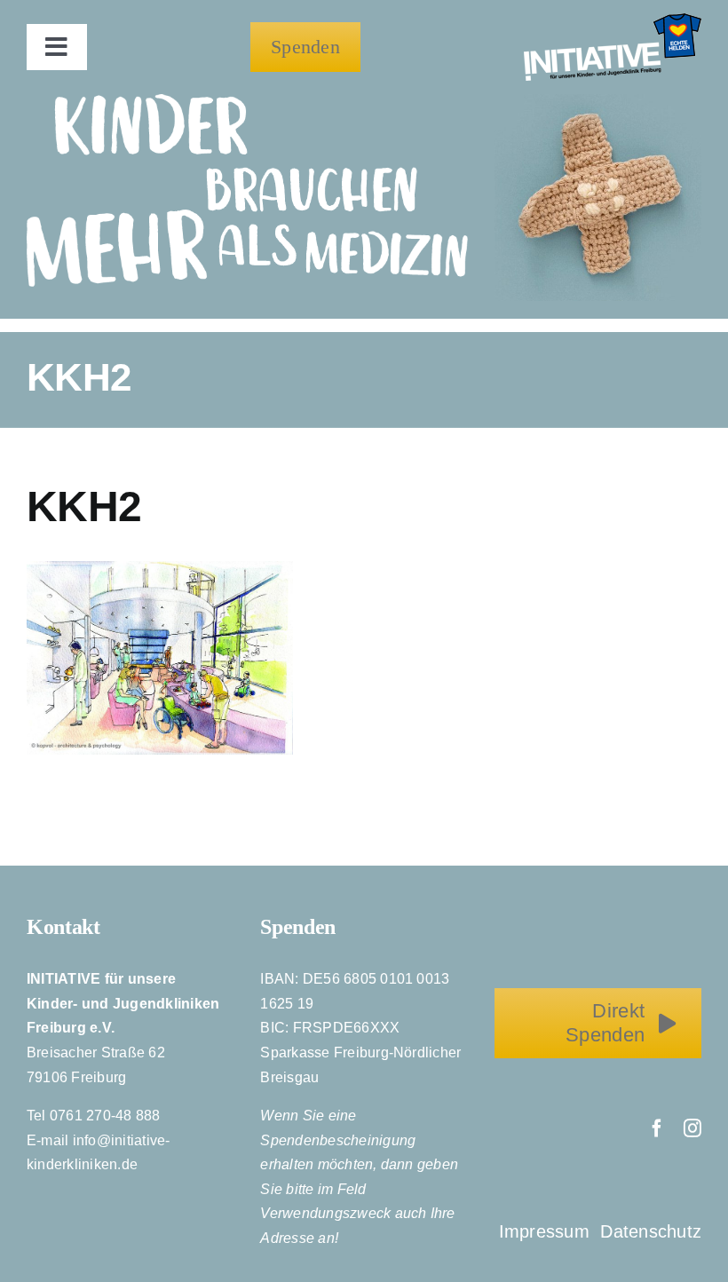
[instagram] (692, 1128)
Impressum (547, 1231)
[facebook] (657, 1128)
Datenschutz (650, 1231)
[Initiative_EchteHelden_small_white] (612, 20)
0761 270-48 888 (105, 1115)
